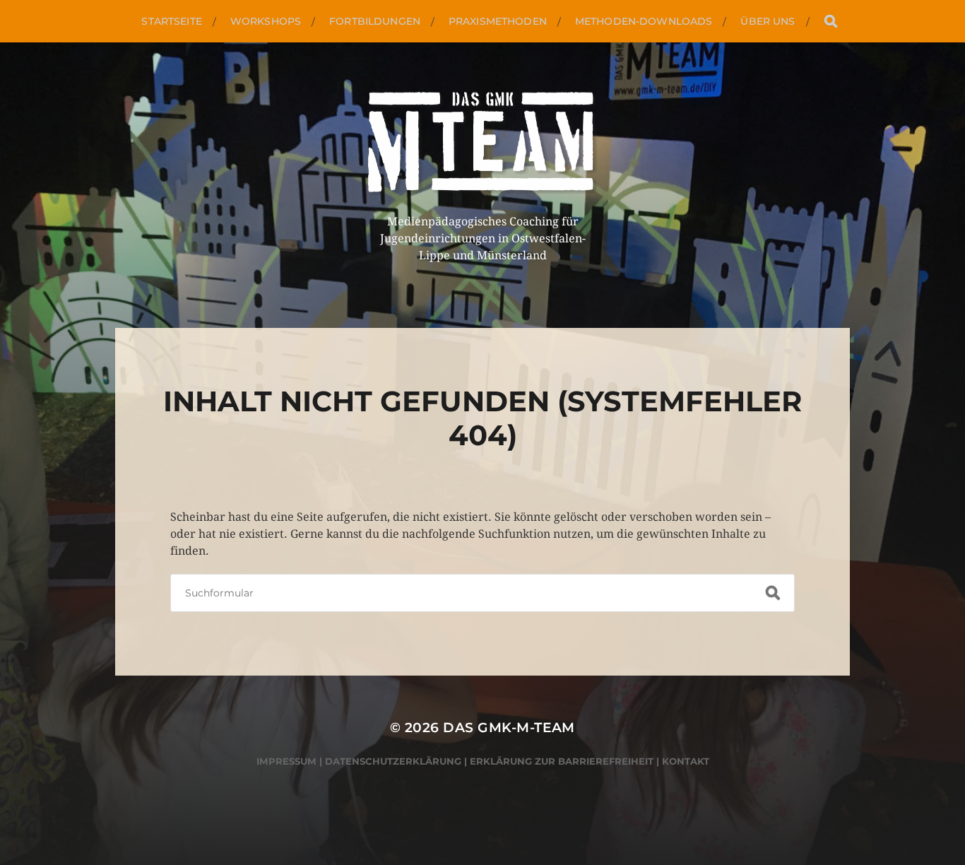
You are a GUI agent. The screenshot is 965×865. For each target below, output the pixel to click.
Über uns (767, 21)
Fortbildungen (374, 21)
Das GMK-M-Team (509, 727)
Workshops (265, 21)
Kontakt (685, 761)
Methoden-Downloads (644, 21)
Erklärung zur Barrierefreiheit (561, 761)
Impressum (286, 761)
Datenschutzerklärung (393, 761)
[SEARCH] (831, 21)
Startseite (171, 21)
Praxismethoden (498, 21)
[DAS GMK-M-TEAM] (483, 144)
